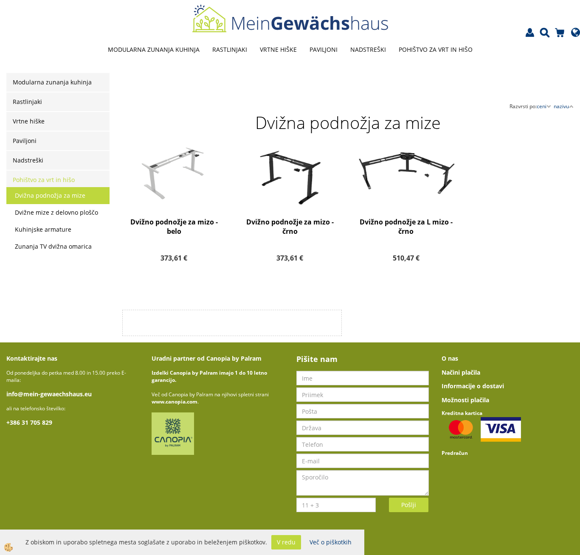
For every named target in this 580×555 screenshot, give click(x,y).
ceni (541, 106)
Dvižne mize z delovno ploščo (56, 212)
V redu (286, 542)
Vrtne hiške (278, 49)
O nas (450, 358)
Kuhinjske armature (43, 229)
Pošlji (408, 505)
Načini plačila (461, 372)
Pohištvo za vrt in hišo (436, 49)
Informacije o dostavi (473, 386)
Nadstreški (368, 49)
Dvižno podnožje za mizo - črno (290, 226)
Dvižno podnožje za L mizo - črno (406, 226)
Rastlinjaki (229, 49)
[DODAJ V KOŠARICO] (174, 204)
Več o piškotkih (331, 542)
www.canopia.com (174, 401)
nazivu (561, 106)
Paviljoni (324, 49)
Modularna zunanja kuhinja (154, 49)
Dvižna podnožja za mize (50, 195)
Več (174, 183)
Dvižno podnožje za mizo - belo (174, 226)
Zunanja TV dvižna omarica (53, 246)
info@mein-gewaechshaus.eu (49, 394)
